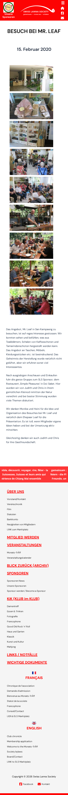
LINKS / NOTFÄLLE (22, 654)
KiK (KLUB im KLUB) (23, 598)
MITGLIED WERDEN (23, 537)
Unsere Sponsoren (8, 15)
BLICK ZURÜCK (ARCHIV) (28, 565)
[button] (63, 3)
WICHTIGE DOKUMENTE (27, 662)
